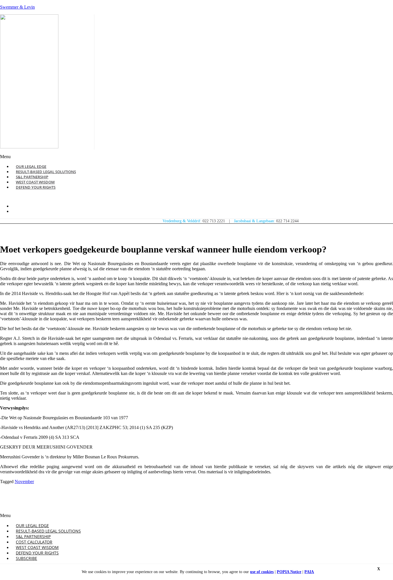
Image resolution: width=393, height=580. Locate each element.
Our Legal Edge (32, 525)
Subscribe (26, 558)
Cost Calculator (34, 542)
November (24, 481)
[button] (134, 156)
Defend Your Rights (36, 187)
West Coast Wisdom (37, 547)
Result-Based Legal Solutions (48, 531)
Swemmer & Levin (17, 7)
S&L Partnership (33, 536)
